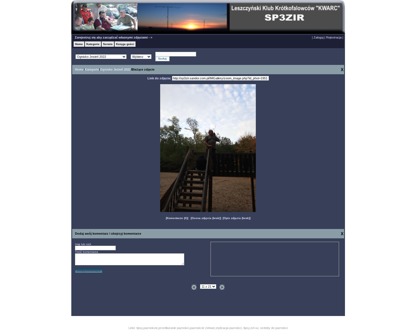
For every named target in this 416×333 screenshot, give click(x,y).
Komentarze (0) (177, 218)
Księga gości (125, 44)
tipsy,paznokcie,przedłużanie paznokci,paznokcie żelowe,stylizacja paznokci (189, 328)
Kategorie (93, 44)
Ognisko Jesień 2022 (115, 69)
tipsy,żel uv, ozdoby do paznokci (265, 328)
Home (79, 44)
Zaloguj (318, 37)
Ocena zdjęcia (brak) (206, 218)
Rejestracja (334, 37)
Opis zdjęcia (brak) (237, 218)
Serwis (108, 44)
